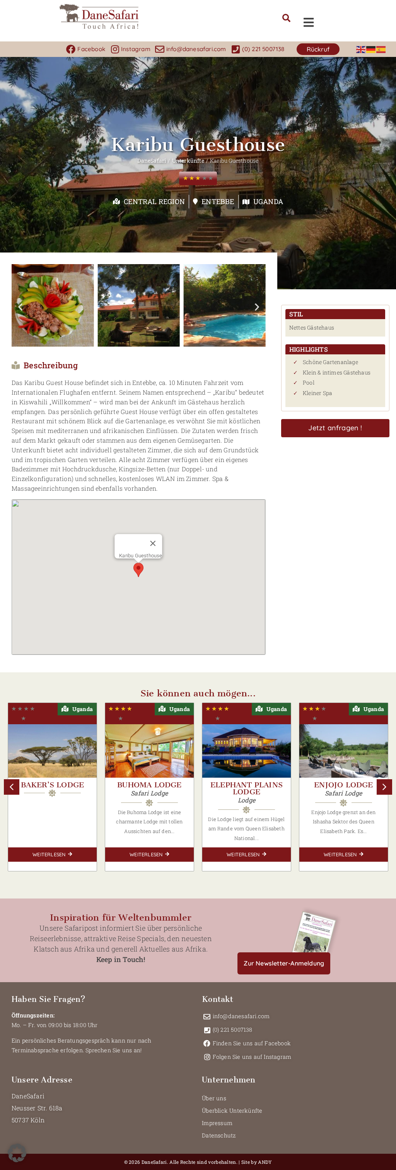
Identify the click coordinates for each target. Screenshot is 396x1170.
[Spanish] (381, 49)
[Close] (153, 543)
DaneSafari (151, 160)
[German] (371, 49)
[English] (361, 49)
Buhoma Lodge (149, 784)
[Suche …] (286, 18)
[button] (318, 49)
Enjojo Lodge (343, 784)
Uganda (268, 201)
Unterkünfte (188, 160)
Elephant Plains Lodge (246, 788)
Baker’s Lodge (52, 784)
